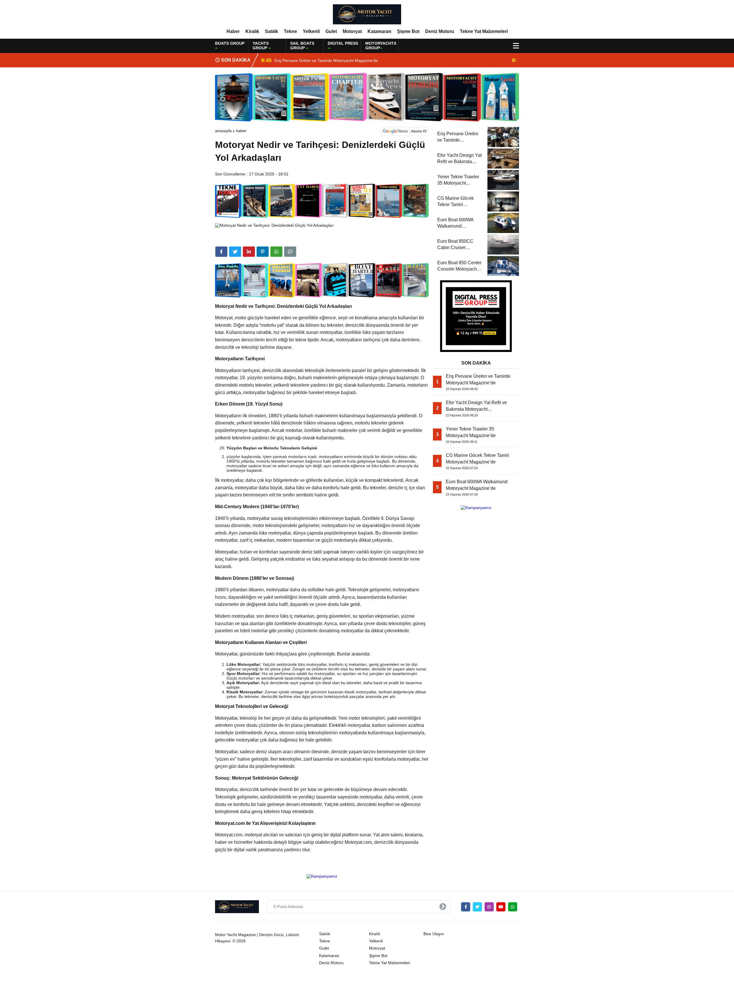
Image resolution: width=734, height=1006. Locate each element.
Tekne (290, 31)
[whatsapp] (512, 906)
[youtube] (500, 906)
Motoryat (352, 31)
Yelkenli (311, 31)
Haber (233, 31)
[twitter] (235, 251)
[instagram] (489, 906)
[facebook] (221, 251)
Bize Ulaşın (433, 933)
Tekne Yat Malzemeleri (484, 31)
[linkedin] (249, 251)
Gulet (331, 31)
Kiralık (252, 31)
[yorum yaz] (290, 251)
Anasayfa (223, 130)
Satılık (271, 31)
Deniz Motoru (439, 31)
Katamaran (379, 31)
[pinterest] (262, 251)
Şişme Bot (408, 31)
